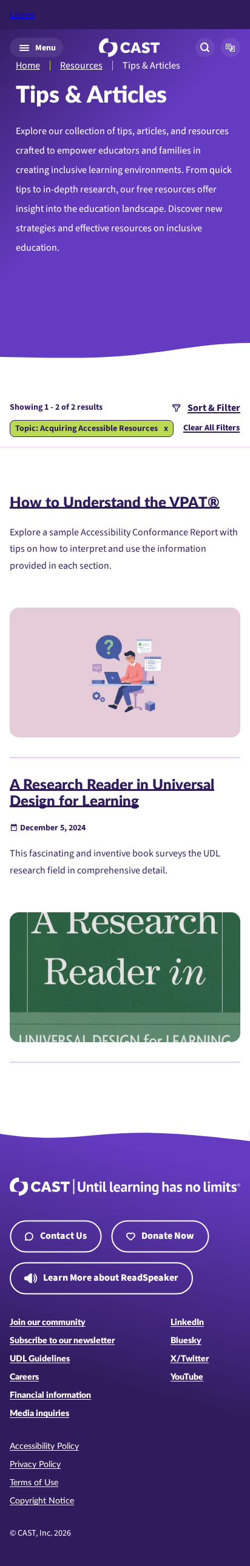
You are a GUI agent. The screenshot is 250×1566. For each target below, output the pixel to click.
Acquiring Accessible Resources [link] (99, 428)
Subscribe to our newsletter (62, 1341)
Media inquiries (39, 1413)
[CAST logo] (129, 47)
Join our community (48, 1322)
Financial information (50, 1395)
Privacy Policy (35, 1464)
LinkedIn (187, 1322)
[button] (230, 47)
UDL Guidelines (40, 1359)
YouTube (187, 1377)
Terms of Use (34, 1483)
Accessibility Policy (44, 1446)
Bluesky (186, 1341)
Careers (24, 1377)
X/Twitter (190, 1359)
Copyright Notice (42, 1501)
